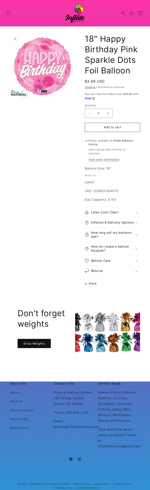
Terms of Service (21, 410)
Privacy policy (101, 484)
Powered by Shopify (58, 484)
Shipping (90, 87)
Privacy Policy (19, 428)
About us (16, 401)
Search (15, 392)
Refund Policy (19, 419)
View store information (103, 159)
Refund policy (81, 484)
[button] (8, 13)
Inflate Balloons (37, 484)
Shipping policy (63, 487)
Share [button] (93, 283)
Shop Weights (34, 343)
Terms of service (122, 484)
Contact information (87, 487)
